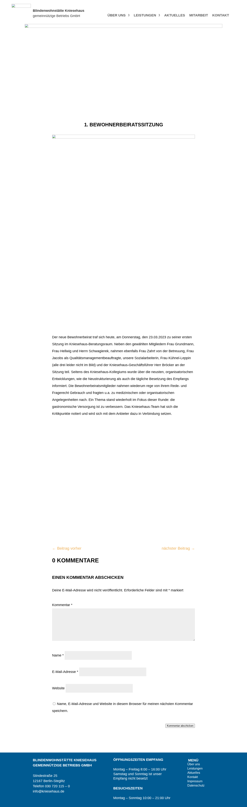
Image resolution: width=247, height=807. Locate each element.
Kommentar (62, 605)
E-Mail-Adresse (65, 672)
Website (58, 688)
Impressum (194, 781)
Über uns (116, 15)
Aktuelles (174, 15)
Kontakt (220, 15)
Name (58, 655)
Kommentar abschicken (180, 725)
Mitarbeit (198, 15)
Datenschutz (196, 785)
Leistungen (145, 15)
